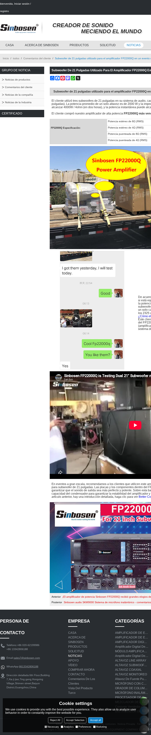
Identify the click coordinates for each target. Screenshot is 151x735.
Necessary (53, 726)
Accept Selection (75, 720)
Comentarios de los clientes (81, 681)
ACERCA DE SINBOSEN (42, 45)
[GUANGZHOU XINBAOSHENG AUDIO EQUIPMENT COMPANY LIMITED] (19, 28)
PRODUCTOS (79, 45)
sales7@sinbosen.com (27, 657)
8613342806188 (28, 666)
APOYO (73, 660)
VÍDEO (72, 665)
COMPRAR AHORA (81, 669)
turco (72, 692)
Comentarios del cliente (37, 58)
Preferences (84, 726)
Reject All (55, 720)
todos (16, 58)
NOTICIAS (134, 45)
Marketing (101, 726)
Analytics (69, 726)
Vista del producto (80, 688)
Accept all (95, 720)
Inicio (6, 58)
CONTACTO (76, 674)
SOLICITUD (108, 45)
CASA (10, 45)
